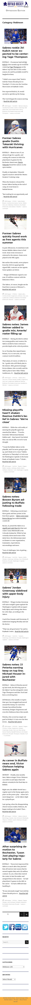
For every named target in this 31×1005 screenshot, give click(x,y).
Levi (6, 205)
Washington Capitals (22, 470)
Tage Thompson (15, 67)
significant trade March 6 (11, 528)
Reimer (23, 381)
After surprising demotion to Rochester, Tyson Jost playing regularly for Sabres (14, 852)
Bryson (25, 106)
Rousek (10, 561)
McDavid (19, 818)
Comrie (4, 296)
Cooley (9, 728)
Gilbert (24, 203)
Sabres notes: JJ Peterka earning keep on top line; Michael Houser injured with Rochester (14, 672)
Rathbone (17, 381)
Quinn (14, 820)
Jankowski (5, 109)
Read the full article (10, 101)
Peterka (8, 732)
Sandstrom (24, 383)
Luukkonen (5, 297)
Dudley (19, 379)
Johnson (20, 296)
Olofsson (11, 297)
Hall (26, 107)
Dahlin (4, 468)
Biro (24, 294)
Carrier (16, 107)
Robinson (5, 111)
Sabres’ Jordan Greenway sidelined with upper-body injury (14, 592)
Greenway (21, 107)
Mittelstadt (25, 559)
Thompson (5, 113)
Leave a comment (15, 113)
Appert (21, 726)
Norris (21, 109)
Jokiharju (13, 468)
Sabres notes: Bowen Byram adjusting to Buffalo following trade (13, 501)
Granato (8, 468)
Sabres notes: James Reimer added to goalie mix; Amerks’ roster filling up (15, 329)
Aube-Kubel (21, 201)
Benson (21, 106)
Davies (14, 379)
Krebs (18, 468)
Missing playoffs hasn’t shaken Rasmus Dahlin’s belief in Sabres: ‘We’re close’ (15, 416)
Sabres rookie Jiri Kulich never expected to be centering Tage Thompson (15, 52)
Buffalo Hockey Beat (9, 998)
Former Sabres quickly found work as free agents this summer (14, 238)
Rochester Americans (14, 111)
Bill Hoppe (8, 106)
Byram (20, 466)
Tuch (15, 470)
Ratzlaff (13, 732)
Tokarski (18, 206)
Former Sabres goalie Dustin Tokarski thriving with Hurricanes (13, 143)
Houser (11, 730)
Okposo (4, 820)
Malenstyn (11, 205)
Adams (20, 294)
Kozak (13, 109)
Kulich (17, 109)
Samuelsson (12, 206)
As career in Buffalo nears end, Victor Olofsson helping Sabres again (14, 765)
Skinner (11, 299)
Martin (22, 468)
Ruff (22, 111)
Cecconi (4, 379)
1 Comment (7, 735)
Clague (24, 466)
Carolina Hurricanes (7, 107)
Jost (10, 109)
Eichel (9, 296)
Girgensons (14, 296)
